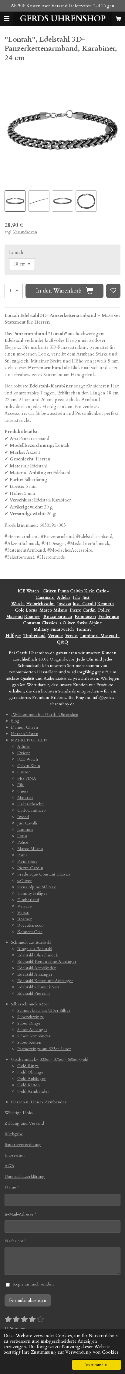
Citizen (49, 591)
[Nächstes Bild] (111, 130)
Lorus (31, 610)
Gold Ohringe (30, 1072)
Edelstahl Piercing (33, 993)
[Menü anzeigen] (6, 19)
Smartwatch (62, 629)
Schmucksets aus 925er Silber (43, 1010)
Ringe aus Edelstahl (34, 949)
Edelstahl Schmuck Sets (38, 987)
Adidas (63, 597)
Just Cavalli (84, 604)
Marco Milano (53, 610)
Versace (55, 636)
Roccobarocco (57, 616)
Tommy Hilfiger (32, 893)
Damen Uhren (24, 727)
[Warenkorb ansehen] (118, 19)
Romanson (85, 616)
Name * (12, 1187)
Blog (15, 721)
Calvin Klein (82, 591)
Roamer (32, 616)
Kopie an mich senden (33, 1284)
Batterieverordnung (23, 1144)
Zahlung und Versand (24, 1123)
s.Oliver (67, 623)
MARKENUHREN (29, 740)
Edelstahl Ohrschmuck (37, 955)
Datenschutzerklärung (25, 1176)
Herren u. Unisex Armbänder (38, 1102)
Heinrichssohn (40, 604)
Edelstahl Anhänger (34, 974)
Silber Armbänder (34, 1036)
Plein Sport (27, 861)
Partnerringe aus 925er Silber (44, 1049)
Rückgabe (14, 1134)
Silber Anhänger (32, 1029)
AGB (9, 1166)
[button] (15, 201)
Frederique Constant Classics (43, 874)
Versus (71, 636)
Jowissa (64, 604)
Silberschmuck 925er (30, 1004)
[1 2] (14, 291)
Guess (22, 791)
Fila (76, 597)
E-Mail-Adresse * (20, 1214)
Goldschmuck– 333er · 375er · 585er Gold (49, 1059)
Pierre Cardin (83, 610)
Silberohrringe (30, 1017)
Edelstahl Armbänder (36, 968)
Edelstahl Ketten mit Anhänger (45, 981)
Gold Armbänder (33, 1091)
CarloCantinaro (31, 810)
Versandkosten (25, 232)
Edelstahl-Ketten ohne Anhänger (46, 961)
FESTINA (26, 778)
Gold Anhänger (31, 1078)
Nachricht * (15, 1241)
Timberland (34, 636)
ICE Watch (27, 759)
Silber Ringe (28, 1023)
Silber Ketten (29, 1042)
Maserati (14, 616)
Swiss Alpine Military (36, 887)
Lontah (16, 252)
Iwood (23, 817)
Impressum (15, 1155)
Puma (63, 591)
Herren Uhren (24, 734)
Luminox (89, 636)
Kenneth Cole (29, 932)
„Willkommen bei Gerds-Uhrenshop (44, 714)
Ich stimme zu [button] (96, 1365)
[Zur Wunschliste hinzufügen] (113, 291)
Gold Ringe (28, 1066)
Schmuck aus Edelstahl (31, 942)
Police (104, 610)
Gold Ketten (28, 1085)
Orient (23, 753)
